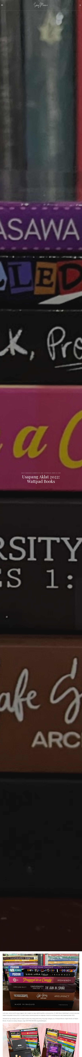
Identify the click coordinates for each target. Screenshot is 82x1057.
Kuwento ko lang (38, 472)
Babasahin (28, 472)
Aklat (23, 472)
